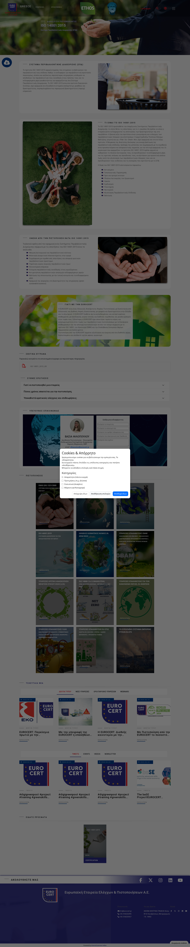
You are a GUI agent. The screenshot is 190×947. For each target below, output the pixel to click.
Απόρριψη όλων (80, 494)
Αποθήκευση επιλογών (100, 494)
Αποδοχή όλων (120, 494)
